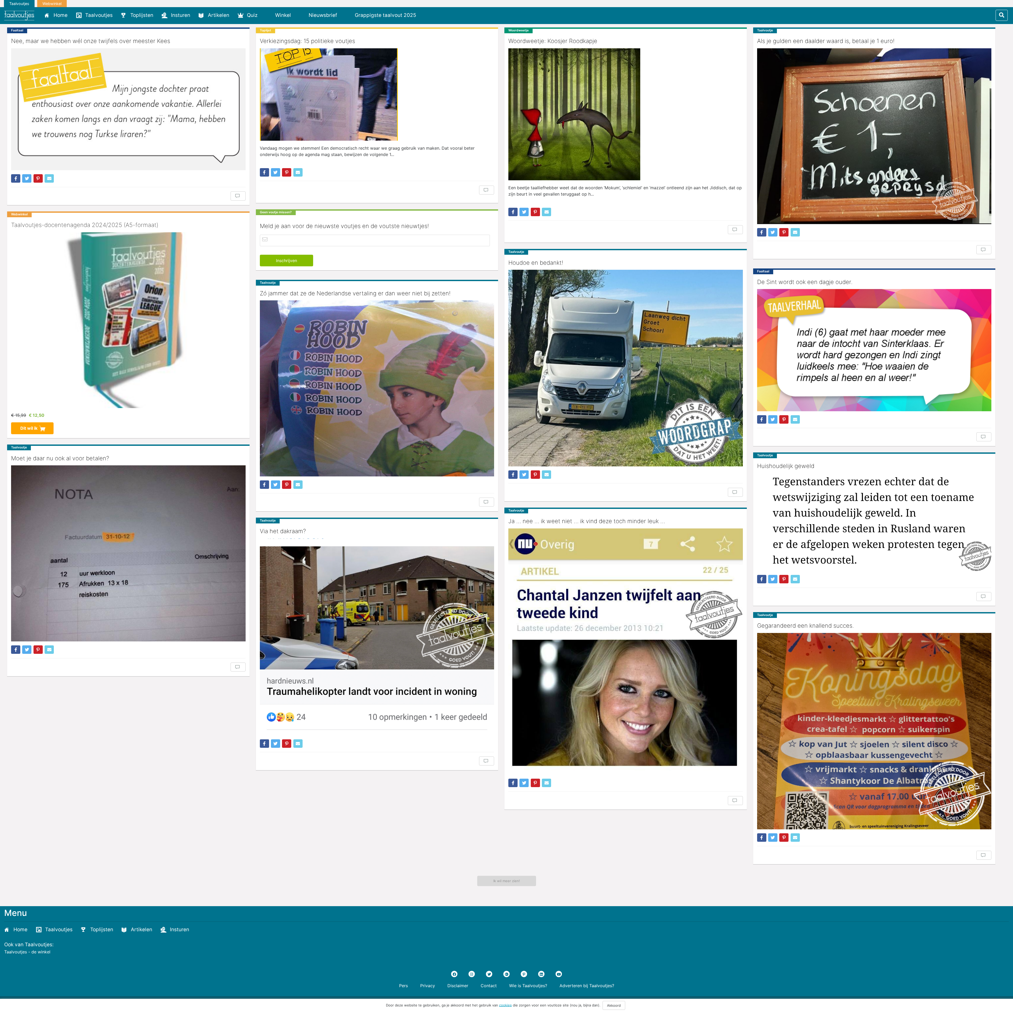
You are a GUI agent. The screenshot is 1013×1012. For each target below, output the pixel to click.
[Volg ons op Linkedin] (541, 974)
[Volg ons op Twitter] (489, 974)
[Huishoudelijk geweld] (874, 522)
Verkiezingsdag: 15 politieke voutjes (307, 40)
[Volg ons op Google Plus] (506, 974)
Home (61, 15)
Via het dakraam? (283, 531)
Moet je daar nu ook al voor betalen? (60, 458)
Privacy (427, 985)
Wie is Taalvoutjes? (528, 985)
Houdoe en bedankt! (535, 262)
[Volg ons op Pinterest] (524, 974)
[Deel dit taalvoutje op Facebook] (15, 178)
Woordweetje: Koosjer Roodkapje (552, 40)
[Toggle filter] (1002, 15)
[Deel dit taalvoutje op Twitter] (26, 178)
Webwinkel (51, 3)
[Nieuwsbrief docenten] (429, 15)
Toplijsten (141, 15)
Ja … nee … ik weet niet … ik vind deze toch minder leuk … (586, 521)
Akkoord (614, 1005)
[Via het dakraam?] (377, 636)
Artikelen (218, 15)
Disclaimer (457, 985)
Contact (489, 985)
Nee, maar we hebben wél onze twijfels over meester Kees (90, 40)
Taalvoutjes (19, 3)
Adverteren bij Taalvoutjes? (587, 985)
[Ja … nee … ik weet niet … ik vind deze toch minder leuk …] (625, 651)
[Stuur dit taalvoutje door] (49, 178)
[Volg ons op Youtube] (559, 974)
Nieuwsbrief (323, 15)
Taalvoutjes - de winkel (27, 951)
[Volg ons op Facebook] (454, 974)
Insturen (180, 15)
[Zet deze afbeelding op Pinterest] (38, 178)
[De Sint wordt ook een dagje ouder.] (874, 350)
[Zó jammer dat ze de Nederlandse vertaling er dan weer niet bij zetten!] (377, 388)
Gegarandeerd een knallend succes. (805, 625)
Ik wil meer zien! (506, 881)
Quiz (252, 15)
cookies (505, 1005)
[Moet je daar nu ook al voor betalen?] (128, 553)
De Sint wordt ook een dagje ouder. (805, 281)
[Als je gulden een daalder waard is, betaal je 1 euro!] (874, 136)
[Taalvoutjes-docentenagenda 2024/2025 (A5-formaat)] (128, 320)
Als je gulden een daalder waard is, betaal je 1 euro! (826, 40)
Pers (403, 985)
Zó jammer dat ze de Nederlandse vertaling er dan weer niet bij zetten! (355, 293)
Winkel (283, 15)
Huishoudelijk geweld (785, 465)
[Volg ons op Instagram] (472, 974)
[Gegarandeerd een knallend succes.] (874, 731)
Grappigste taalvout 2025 (385, 15)
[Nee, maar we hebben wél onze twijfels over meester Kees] (128, 109)
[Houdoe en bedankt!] (625, 368)
